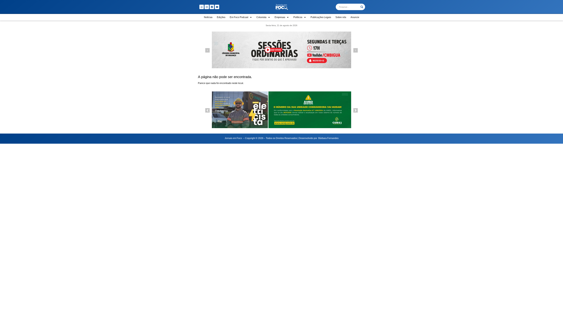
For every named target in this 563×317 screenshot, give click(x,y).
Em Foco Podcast (239, 17)
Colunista (261, 17)
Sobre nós (340, 17)
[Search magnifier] (362, 7)
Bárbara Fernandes (328, 138)
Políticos (297, 17)
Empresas (280, 17)
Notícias (208, 17)
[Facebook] (212, 7)
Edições (221, 17)
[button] (355, 50)
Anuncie (355, 17)
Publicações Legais (321, 17)
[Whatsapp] (201, 7)
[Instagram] (207, 7)
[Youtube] (217, 7)
